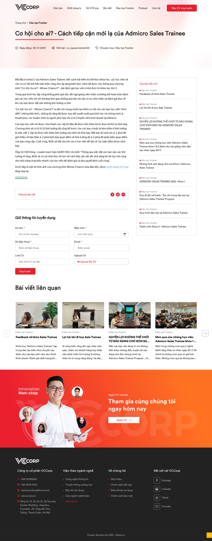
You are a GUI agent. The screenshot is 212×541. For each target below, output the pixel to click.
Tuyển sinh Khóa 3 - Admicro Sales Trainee (163, 226)
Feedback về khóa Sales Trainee (157, 93)
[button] (205, 333)
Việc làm (58, 8)
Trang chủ (20, 22)
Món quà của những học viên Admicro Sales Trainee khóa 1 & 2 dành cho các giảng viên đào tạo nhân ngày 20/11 (165, 146)
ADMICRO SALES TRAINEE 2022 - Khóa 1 (162, 181)
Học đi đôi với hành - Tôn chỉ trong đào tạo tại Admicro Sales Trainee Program (164, 197)
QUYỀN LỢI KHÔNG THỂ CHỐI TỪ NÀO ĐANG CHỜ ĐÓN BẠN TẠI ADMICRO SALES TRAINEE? (166, 125)
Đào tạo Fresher (38, 22)
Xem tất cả (71, 501)
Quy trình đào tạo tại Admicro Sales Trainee (164, 212)
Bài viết (107, 8)
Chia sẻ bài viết (26, 194)
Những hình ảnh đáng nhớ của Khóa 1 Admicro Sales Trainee (165, 165)
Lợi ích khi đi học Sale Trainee (156, 107)
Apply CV (122, 420)
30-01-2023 (39, 47)
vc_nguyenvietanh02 (77, 47)
